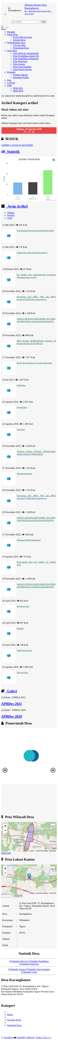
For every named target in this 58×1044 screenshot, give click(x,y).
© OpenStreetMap (41, 850)
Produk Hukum (20, 75)
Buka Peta (6, 853)
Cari (43, 22)
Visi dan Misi (19, 45)
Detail (16, 896)
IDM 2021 (18, 88)
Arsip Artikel (17, 206)
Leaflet (31, 850)
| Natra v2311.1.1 (43, 1037)
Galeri (11, 691)
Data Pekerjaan (20, 61)
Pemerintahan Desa (16, 42)
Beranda (11, 32)
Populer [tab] (10, 215)
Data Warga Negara (22, 69)
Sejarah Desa (19, 40)
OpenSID (52, 850)
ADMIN (5, 145)
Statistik (12, 151)
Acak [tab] (9, 218)
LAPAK (11, 83)
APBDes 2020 (11, 716)
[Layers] (53, 826)
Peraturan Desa (14, 1025)
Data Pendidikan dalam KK (26, 56)
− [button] (5, 830)
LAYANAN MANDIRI (21, 145)
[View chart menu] (53, 159)
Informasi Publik (21, 77)
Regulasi (11, 72)
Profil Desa (12, 34)
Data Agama (19, 64)
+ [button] (5, 826)
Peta (9, 80)
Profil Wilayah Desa (22, 37)
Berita (10, 1014)
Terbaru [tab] (10, 212)
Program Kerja (14, 1020)
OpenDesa (9, 1037)
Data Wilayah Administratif (26, 53)
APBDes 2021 (11, 704)
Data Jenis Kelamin (22, 66)
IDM (9, 85)
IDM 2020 (18, 91)
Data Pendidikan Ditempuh (26, 58)
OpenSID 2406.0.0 (25, 1037)
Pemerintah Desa (21, 48)
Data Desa (12, 50)
